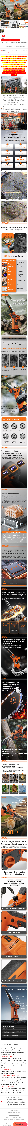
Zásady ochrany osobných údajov (14, 1117)
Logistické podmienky (14, 1115)
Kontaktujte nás (14, 1110)
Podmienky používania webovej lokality (14, 1119)
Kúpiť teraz (21, 1124)
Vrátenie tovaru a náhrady (14, 1112)
